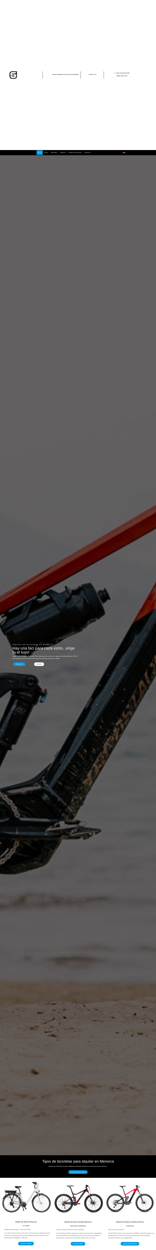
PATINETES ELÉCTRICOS (75, 152)
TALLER (46, 152)
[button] (19, 664)
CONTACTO (63, 152)
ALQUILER (87, 152)
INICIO (39, 152)
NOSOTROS (54, 152)
